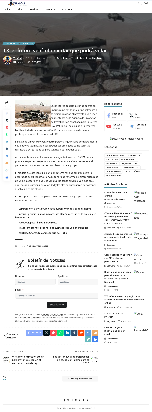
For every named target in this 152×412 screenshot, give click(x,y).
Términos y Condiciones (52, 314)
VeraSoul (17, 58)
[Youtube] (115, 126)
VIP (127, 171)
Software (113, 167)
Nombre (19, 276)
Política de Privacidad (31, 317)
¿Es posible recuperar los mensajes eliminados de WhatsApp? (118, 237)
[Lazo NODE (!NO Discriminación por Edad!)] (141, 331)
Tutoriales (113, 171)
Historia (112, 159)
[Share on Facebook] (6, 113)
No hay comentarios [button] (81, 378)
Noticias (31, 246)
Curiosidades (11, 43)
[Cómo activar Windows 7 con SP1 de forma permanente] (141, 258)
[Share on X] (6, 120)
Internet (127, 159)
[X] (138, 115)
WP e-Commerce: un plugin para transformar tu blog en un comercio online (124, 299)
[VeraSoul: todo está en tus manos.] (17, 3)
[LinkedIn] (80, 400)
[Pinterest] (76, 400)
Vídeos (139, 171)
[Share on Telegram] (6, 155)
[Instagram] (72, 400)
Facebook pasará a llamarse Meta (38, 222)
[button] (5, 3)
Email (18, 289)
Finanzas (134, 155)
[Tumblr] (83, 400)
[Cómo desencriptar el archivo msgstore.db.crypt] (141, 196)
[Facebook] (115, 115)
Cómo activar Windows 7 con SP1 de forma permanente (118, 258)
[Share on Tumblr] (6, 148)
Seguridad (129, 163)
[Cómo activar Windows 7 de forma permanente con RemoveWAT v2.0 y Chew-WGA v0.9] (141, 217)
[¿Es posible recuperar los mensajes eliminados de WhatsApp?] (141, 237)
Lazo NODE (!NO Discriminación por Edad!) (114, 331)
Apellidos (63, 276)
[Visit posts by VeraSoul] (7, 60)
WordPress (113, 175)
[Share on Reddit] (81, 333)
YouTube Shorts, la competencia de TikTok (43, 232)
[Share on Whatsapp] (6, 134)
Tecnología (27, 43)
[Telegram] (138, 126)
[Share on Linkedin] (6, 141)
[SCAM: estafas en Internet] (141, 317)
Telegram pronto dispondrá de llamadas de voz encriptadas (53, 227)
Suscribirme (57, 304)
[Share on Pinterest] (6, 127)
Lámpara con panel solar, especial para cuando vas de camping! (55, 208)
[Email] (6, 162)
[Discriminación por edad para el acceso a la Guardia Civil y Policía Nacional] (141, 275)
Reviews (112, 163)
